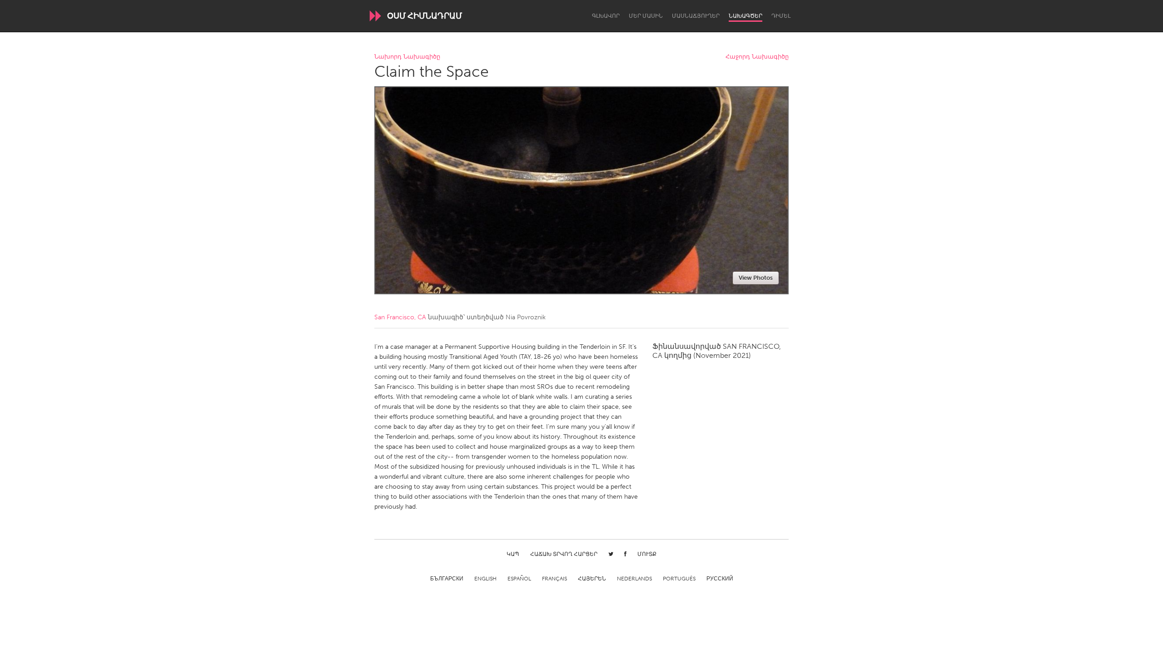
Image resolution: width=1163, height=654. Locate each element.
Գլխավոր (606, 16)
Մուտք (646, 554)
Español (519, 578)
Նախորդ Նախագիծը (407, 57)
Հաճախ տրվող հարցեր (563, 554)
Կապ (513, 554)
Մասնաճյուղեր (696, 16)
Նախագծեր (745, 16)
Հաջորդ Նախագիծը (757, 57)
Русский (719, 578)
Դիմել (780, 16)
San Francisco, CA (400, 317)
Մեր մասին (646, 16)
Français (554, 578)
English (485, 578)
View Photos (756, 277)
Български (446, 578)
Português (679, 578)
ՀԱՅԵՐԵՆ (592, 578)
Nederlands (634, 578)
